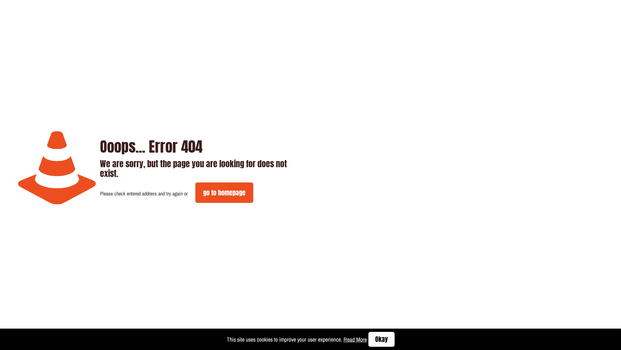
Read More (355, 339)
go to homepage (224, 193)
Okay (381, 339)
